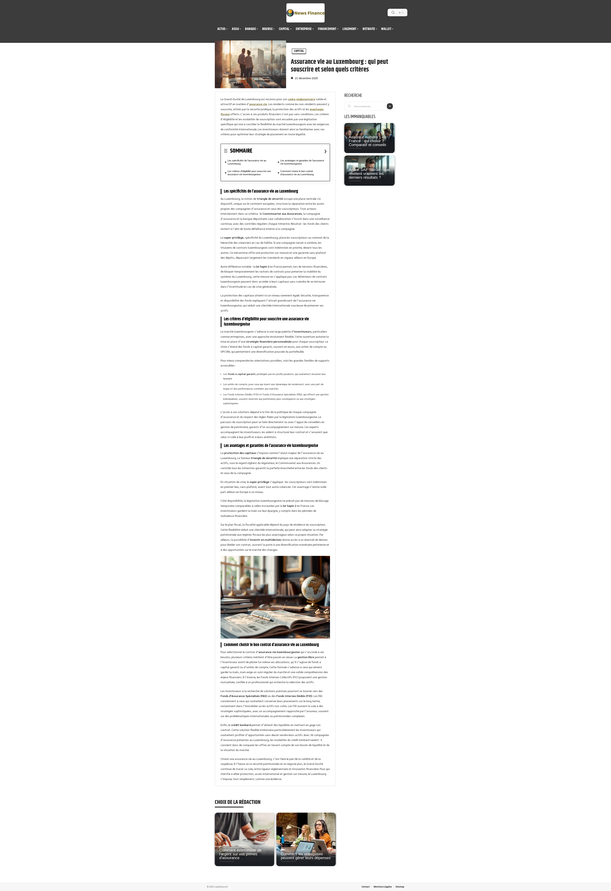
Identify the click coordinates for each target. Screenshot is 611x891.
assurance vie (258, 104)
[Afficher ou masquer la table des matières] (289, 151)
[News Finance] (305, 12)
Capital (299, 51)
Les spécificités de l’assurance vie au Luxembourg (247, 162)
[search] (393, 12)
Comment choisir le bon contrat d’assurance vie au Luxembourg (297, 173)
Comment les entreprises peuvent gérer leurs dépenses (306, 856)
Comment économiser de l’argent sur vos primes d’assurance (240, 854)
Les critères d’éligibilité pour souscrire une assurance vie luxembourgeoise (249, 173)
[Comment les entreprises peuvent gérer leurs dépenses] (306, 839)
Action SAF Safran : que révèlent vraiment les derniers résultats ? (369, 174)
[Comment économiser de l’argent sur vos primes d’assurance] (244, 839)
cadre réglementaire (301, 99)
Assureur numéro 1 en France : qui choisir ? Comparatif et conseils (367, 141)
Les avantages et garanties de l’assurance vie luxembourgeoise (302, 162)
